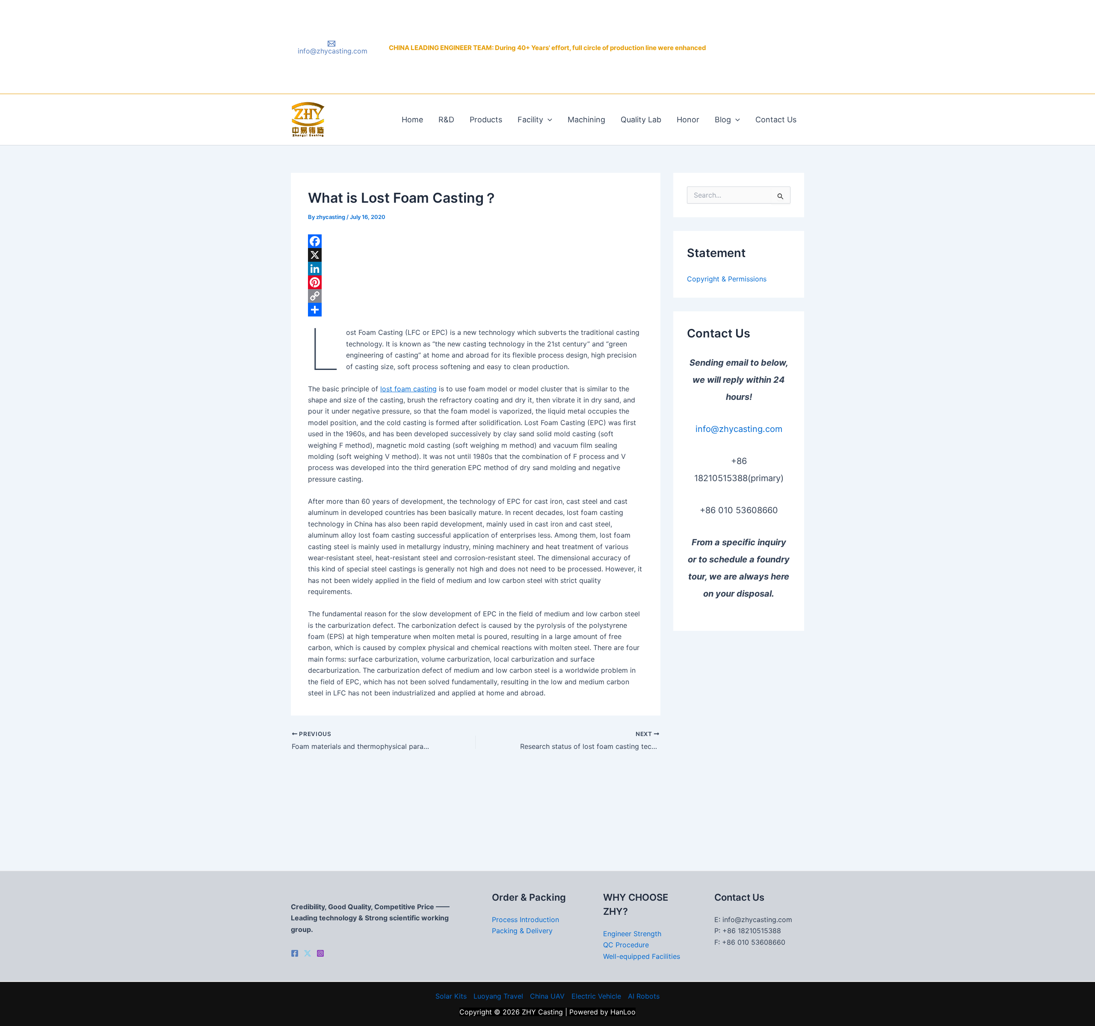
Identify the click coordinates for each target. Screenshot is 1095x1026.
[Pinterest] (475, 282)
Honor (688, 119)
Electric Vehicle (596, 996)
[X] (475, 255)
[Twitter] (307, 953)
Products (486, 119)
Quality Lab (641, 119)
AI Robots (644, 996)
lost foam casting (408, 388)
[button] (547, 119)
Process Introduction (525, 919)
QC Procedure (626, 944)
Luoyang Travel (498, 996)
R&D (446, 119)
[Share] (475, 309)
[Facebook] (475, 241)
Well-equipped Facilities (641, 956)
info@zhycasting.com (738, 429)
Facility (530, 119)
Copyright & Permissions (726, 279)
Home (412, 119)
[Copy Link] (475, 296)
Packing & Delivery (522, 930)
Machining (586, 119)
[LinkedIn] (475, 268)
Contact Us (775, 119)
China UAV (547, 996)
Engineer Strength (632, 933)
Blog (723, 119)
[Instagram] (320, 953)
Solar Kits (451, 996)
